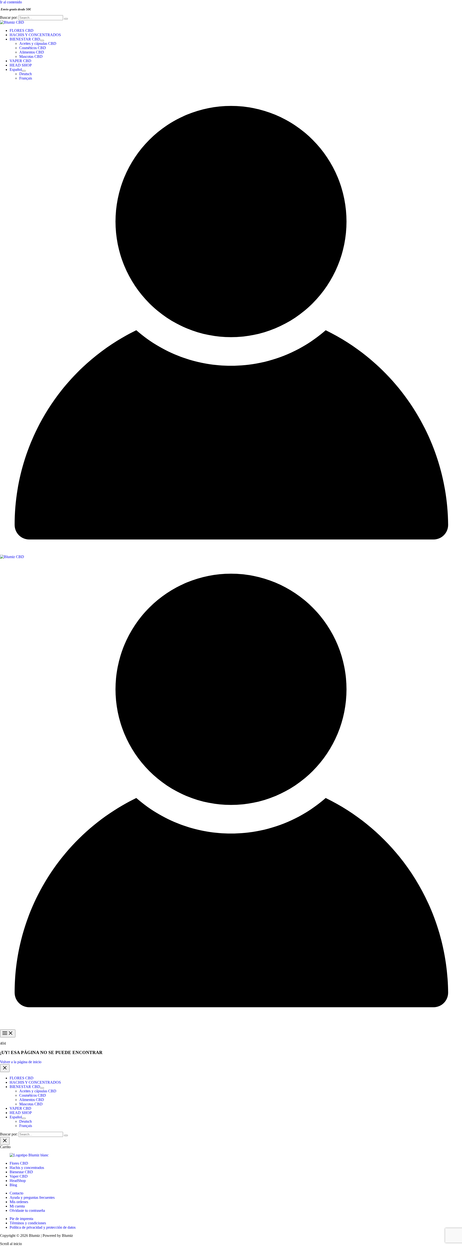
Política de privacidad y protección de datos (43, 1227)
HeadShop (18, 1181)
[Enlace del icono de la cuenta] (231, 552)
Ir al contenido (11, 2)
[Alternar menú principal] (7, 1033)
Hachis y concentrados (27, 1168)
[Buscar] (66, 19)
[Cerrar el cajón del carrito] (5, 1141)
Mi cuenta (17, 1206)
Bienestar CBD (21, 1172)
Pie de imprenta (21, 1219)
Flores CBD (19, 1163)
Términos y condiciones (28, 1223)
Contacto (16, 1193)
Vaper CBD (19, 1176)
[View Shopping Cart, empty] (231, 87)
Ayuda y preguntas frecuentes (32, 1197)
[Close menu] (5, 1068)
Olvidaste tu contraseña (27, 1210)
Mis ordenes (19, 1202)
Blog (13, 1185)
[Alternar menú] (42, 40)
